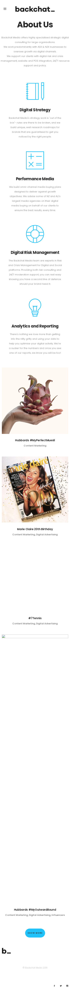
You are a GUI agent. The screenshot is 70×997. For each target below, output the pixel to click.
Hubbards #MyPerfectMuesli (35, 440)
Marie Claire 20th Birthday (35, 529)
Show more (35, 933)
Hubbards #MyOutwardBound (35, 910)
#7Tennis (35, 618)
